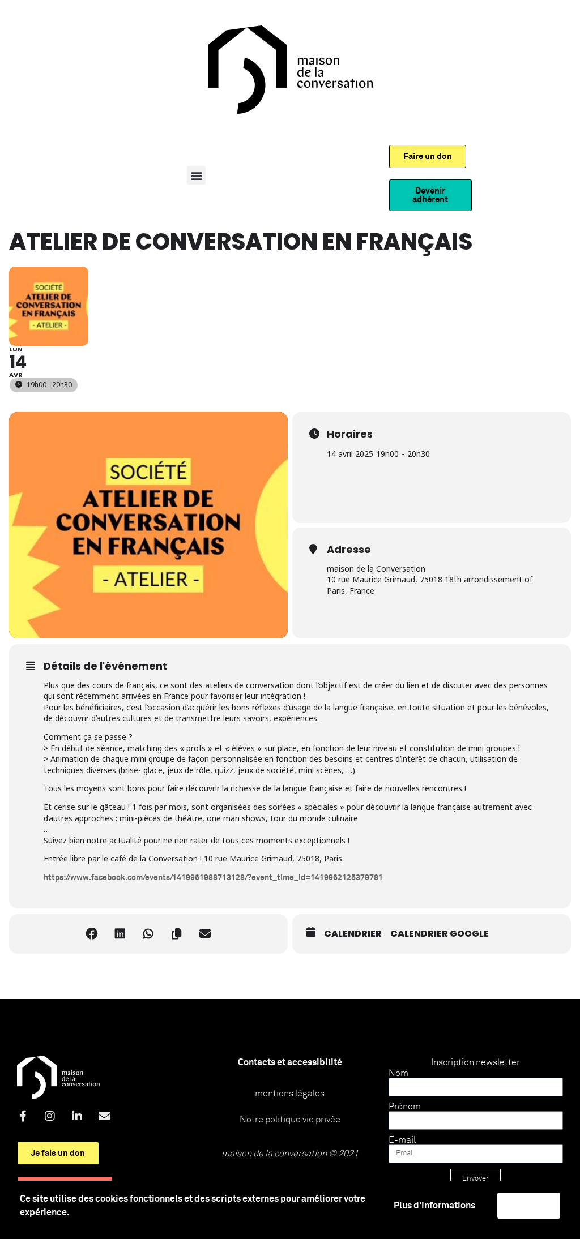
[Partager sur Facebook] (92, 934)
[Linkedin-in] (77, 1116)
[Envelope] (104, 1116)
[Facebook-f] (22, 1116)
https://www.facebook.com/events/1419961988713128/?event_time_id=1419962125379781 (213, 878)
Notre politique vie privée (290, 1119)
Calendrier (353, 934)
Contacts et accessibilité (290, 1062)
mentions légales (290, 1093)
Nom (398, 1073)
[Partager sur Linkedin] (120, 934)
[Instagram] (50, 1116)
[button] (196, 175)
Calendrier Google (439, 934)
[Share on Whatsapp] (148, 934)
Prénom (405, 1106)
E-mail (402, 1139)
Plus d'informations (434, 1205)
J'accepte (528, 1205)
